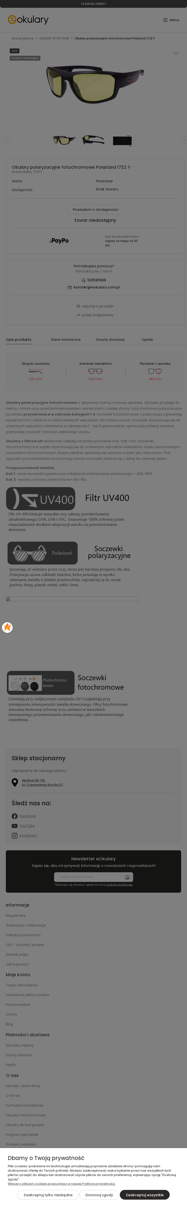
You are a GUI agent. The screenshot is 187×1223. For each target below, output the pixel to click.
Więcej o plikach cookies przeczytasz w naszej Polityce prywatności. (62, 1183)
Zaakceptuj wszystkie (145, 1195)
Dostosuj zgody (99, 1195)
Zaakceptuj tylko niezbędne (48, 1195)
